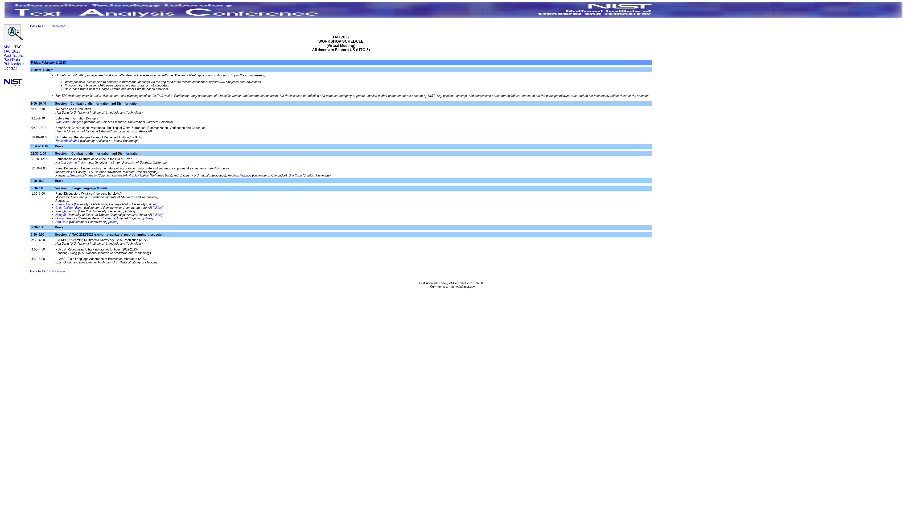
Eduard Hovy (64, 204)
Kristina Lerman (66, 162)
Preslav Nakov (139, 175)
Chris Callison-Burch (69, 207)
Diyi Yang (295, 175)
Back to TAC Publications (47, 26)
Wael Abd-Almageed (69, 122)
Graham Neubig (66, 218)
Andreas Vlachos (239, 175)
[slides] (152, 204)
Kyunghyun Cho (66, 211)
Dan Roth (61, 222)
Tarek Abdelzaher (67, 141)
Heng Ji (60, 131)
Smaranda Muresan (83, 175)
